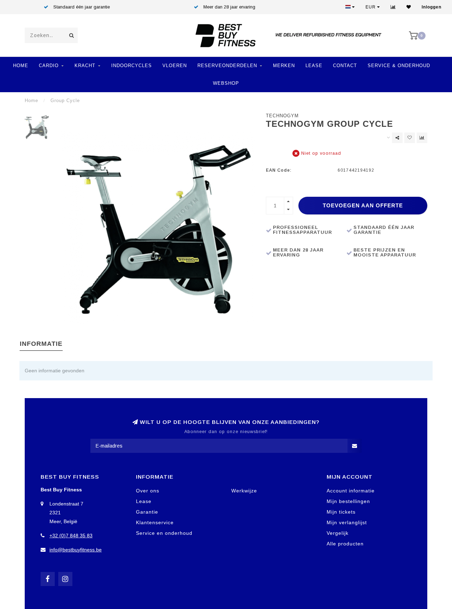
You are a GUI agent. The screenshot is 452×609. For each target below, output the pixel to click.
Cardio (49, 65)
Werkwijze (244, 490)
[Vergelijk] (393, 7)
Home (20, 65)
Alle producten (345, 543)
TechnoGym (282, 115)
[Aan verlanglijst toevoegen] (409, 137)
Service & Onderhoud (399, 65)
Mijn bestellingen (348, 501)
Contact (345, 65)
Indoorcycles (131, 65)
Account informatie (351, 490)
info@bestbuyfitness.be (75, 549)
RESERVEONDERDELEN (227, 65)
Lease (313, 65)
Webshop (226, 83)
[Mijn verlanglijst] (408, 7)
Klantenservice (155, 522)
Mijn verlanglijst (347, 522)
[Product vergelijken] (422, 137)
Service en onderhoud (164, 533)
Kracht (85, 65)
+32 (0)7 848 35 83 (71, 535)
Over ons (147, 490)
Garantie (147, 512)
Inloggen (431, 7)
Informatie (41, 343)
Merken (284, 65)
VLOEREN (174, 65)
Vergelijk (338, 533)
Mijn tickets (341, 512)
